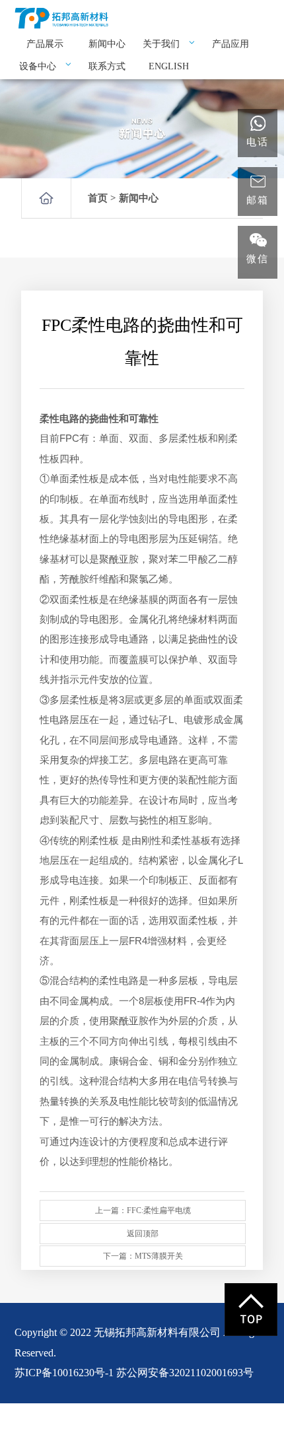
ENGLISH (169, 66)
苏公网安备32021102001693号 (185, 1372)
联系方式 (107, 66)
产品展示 (44, 44)
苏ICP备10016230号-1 (64, 1372)
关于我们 (162, 44)
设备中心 (39, 66)
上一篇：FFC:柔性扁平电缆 (143, 1210)
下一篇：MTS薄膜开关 (143, 1256)
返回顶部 (143, 1233)
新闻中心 (107, 44)
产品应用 (230, 44)
